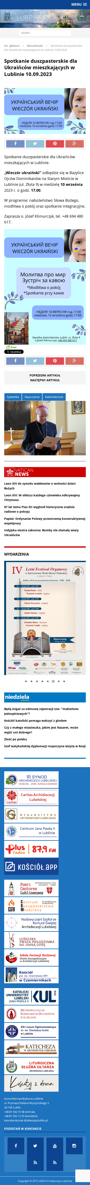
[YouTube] (54, 1145)
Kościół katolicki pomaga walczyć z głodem (35, 721)
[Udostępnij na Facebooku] (15, 144)
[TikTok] (35, 1162)
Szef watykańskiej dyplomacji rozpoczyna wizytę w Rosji (45, 746)
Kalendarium (54, 397)
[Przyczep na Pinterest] (55, 144)
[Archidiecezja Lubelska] (45, 18)
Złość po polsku (15, 739)
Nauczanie (32, 397)
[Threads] (54, 1162)
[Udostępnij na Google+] (75, 144)
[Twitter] (35, 1145)
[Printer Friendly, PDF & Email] (11, 347)
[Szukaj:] (45, 33)
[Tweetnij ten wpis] (35, 144)
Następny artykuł (45, 380)
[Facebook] (16, 1145)
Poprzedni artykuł (45, 375)
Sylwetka (13, 397)
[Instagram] (74, 1145)
